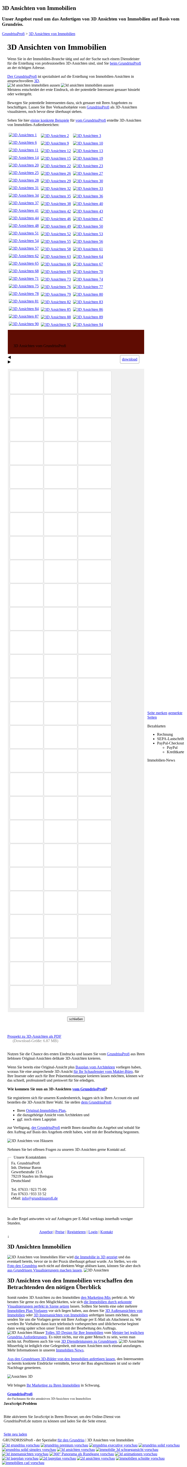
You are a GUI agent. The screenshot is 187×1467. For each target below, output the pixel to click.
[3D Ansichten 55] (56, 241)
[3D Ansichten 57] (24, 248)
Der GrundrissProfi (22, 76)
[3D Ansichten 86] (88, 309)
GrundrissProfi (98, 107)
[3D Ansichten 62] (24, 256)
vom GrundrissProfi (90, 120)
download (129, 359)
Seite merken (157, 713)
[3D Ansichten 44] (24, 218)
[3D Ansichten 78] (24, 294)
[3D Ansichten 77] (88, 287)
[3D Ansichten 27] (88, 173)
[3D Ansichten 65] (24, 263)
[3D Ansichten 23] (88, 166)
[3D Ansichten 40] (88, 204)
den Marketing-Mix (96, 1297)
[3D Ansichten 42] (56, 211)
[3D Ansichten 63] (56, 256)
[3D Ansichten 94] (88, 325)
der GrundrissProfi (45, 1127)
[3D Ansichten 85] (56, 309)
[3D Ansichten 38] (56, 204)
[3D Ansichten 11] (23, 150)
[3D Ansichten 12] (56, 151)
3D (36, 81)
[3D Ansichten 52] (56, 234)
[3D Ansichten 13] (88, 151)
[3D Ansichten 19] (88, 158)
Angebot (46, 1232)
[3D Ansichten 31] (24, 188)
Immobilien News (70, 1350)
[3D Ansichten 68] (24, 271)
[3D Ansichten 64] (88, 256)
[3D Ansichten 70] (88, 272)
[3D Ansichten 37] (24, 203)
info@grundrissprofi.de (40, 1198)
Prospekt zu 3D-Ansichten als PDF (34, 1036)
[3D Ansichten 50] (88, 226)
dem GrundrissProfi (96, 1102)
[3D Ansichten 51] (24, 233)
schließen (76, 1019)
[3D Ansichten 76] (56, 287)
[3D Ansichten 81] (24, 301)
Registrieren (76, 1232)
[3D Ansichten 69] (56, 272)
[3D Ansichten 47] (88, 219)
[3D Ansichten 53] (88, 234)
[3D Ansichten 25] (24, 173)
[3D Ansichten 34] (24, 195)
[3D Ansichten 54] (24, 241)
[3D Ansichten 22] (56, 166)
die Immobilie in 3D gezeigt (96, 1257)
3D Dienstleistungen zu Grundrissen (89, 1341)
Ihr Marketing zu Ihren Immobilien (53, 1385)
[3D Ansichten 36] (88, 196)
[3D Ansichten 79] (56, 294)
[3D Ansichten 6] (23, 142)
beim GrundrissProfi (125, 63)
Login (93, 1232)
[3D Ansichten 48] (24, 226)
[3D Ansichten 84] (24, 309)
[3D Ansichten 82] (56, 302)
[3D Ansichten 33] (88, 188)
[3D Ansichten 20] (24, 165)
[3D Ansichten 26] (56, 173)
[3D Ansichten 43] (88, 211)
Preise (60, 1232)
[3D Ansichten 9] (55, 143)
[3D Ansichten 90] (24, 324)
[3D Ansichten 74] (88, 279)
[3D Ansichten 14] (24, 158)
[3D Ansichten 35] (56, 196)
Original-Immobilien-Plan (45, 1110)
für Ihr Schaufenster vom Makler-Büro (103, 1071)
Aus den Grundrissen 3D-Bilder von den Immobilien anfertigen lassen (61, 1359)
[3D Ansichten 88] (56, 317)
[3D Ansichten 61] (88, 249)
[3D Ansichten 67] (88, 264)
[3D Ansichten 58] (56, 249)
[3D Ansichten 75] (24, 286)
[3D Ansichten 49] (56, 226)
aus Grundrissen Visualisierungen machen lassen (44, 1270)
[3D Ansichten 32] (56, 188)
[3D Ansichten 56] (88, 241)
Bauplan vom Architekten (95, 1067)
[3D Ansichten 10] (88, 143)
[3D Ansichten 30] (88, 181)
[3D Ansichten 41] (24, 210)
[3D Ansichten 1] (23, 135)
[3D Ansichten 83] (88, 302)
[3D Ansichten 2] (55, 136)
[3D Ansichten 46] (56, 219)
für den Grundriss (70, 1440)
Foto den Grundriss (22, 1266)
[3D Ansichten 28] (24, 180)
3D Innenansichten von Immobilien (61, 1315)
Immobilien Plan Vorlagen (27, 1311)
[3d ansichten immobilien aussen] (33, 85)
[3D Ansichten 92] (56, 325)
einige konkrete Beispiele (49, 120)
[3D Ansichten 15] (56, 158)
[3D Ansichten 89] (88, 317)
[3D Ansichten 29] (56, 181)
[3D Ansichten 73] (56, 279)
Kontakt (106, 1232)
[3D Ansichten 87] (24, 316)
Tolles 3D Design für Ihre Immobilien (74, 1332)
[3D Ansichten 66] (56, 264)
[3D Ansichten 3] (87, 136)
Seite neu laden (15, 1434)
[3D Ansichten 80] (88, 294)
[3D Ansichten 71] (24, 278)
